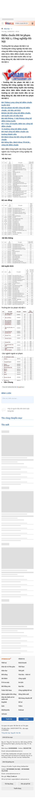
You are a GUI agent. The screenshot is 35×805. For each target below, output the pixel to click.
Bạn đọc (21, 686)
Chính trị (21, 659)
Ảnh (2, 706)
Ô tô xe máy (5, 682)
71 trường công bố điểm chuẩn (14, 129)
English (4, 702)
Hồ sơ (20, 702)
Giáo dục (7, 28)
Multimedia (5, 710)
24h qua (4, 714)
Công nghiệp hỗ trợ (25, 690)
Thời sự (4, 663)
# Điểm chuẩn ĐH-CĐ (21, 23)
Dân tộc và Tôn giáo (8, 667)
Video (20, 706)
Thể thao (21, 667)
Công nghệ (22, 678)
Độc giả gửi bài (25, 784)
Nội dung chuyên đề (25, 698)
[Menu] (2, 23)
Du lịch (20, 682)
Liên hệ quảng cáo (8, 762)
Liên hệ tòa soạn (7, 737)
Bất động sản (5, 686)
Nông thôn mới (23, 694)
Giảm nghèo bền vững (8, 694)
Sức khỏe (4, 678)
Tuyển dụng (17, 788)
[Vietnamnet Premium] (6, 660)
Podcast (21, 710)
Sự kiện (26, 719)
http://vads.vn (12, 776)
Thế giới (21, 670)
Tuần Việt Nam (6, 690)
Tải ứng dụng (9, 784)
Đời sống (4, 674)
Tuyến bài (9, 719)
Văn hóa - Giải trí (24, 674)
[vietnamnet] (9, 24)
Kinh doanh (22, 663)
